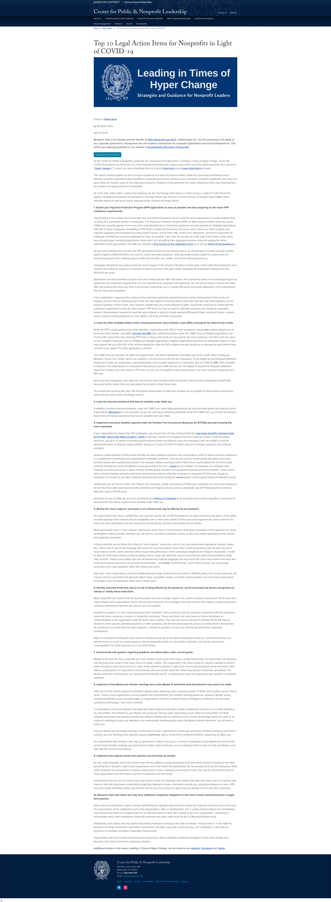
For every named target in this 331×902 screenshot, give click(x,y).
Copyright (128, 881)
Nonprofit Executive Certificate (150, 18)
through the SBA (142, 333)
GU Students (141, 24)
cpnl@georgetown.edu (133, 876)
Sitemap (184, 881)
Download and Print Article (107, 154)
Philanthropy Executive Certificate (119, 18)
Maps (119, 881)
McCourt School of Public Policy (138, 2)
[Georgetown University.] (107, 2)
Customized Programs (204, 18)
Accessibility (148, 881)
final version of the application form (173, 244)
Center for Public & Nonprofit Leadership (140, 12)
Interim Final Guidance (220, 244)
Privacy (137, 881)
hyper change (102, 168)
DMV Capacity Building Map (179, 18)
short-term (169, 168)
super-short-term (191, 168)
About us (97, 18)
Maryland (114, 412)
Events (129, 24)
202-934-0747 (130, 873)
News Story (107, 28)
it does (173, 466)
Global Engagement (102, 24)
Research (118, 24)
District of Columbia (165, 498)
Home (96, 28)
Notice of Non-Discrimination (167, 881)
